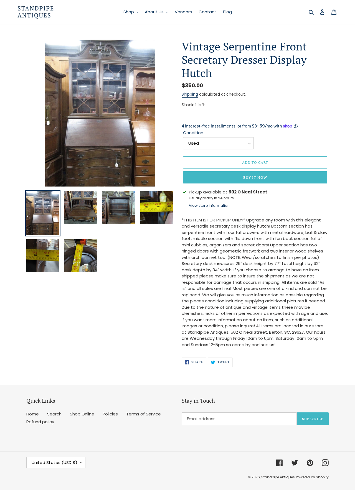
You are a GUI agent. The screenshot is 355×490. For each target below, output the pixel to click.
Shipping (190, 94)
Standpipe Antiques (278, 477)
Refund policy (40, 422)
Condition (193, 133)
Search (54, 414)
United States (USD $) (54, 462)
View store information (209, 205)
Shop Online (82, 414)
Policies (110, 414)
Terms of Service (143, 414)
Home (32, 414)
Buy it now (255, 177)
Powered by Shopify (312, 477)
